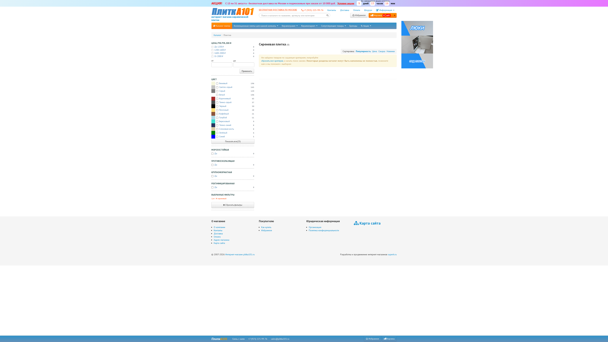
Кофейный (236, 113)
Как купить (266, 227)
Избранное (360, 15)
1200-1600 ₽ (234, 50)
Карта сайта (219, 243)
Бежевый (236, 83)
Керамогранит (289, 25)
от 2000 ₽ (234, 56)
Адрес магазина (221, 239)
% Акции (365, 25)
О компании (219, 227)
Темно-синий (236, 125)
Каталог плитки (222, 25)
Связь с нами (238, 338)
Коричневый (236, 98)
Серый (236, 91)
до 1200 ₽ (234, 46)
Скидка (381, 51)
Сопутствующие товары (332, 25)
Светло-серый (236, 87)
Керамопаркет (308, 25)
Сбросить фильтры (233, 205)
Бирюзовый (236, 121)
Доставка (344, 10)
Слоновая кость (236, 129)
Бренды (353, 25)
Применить (247, 71)
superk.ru (392, 254)
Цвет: (218, 198)
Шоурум (368, 10)
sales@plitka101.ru (280, 338)
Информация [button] (386, 10)
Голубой (236, 117)
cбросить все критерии (272, 60)
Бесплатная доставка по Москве (278, 9)
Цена (374, 51)
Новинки (391, 51)
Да (234, 153)
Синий (236, 136)
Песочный (236, 110)
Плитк (219, 339)
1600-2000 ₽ (234, 53)
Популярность (363, 51)
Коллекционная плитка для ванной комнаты (255, 25)
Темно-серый (236, 102)
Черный (236, 106)
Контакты (331, 10)
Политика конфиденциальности (324, 230)
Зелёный (236, 132)
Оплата (356, 10)
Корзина (382, 15)
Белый (236, 94)
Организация (315, 227)
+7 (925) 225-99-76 (257, 338)
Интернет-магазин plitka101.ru (240, 254)
